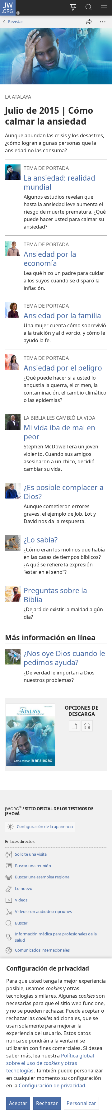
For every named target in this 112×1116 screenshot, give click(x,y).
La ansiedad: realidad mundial (59, 182)
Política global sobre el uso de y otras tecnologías (50, 1063)
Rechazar (47, 1103)
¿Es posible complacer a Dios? (64, 491)
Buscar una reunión (28, 866)
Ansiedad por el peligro (63, 368)
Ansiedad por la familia (62, 315)
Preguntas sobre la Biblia (55, 594)
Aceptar (18, 1103)
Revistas (15, 21)
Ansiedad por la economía (50, 258)
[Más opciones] (102, 22)
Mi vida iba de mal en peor (59, 432)
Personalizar (81, 1103)
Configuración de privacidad (52, 1085)
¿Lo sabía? (41, 540)
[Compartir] (89, 22)
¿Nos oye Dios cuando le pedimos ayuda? (64, 657)
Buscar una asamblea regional (37, 877)
